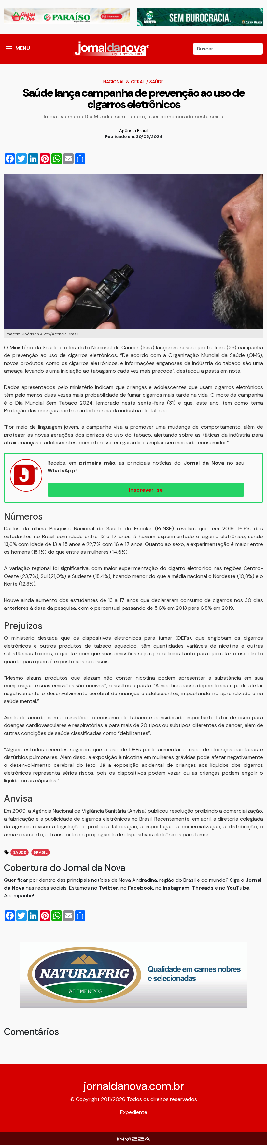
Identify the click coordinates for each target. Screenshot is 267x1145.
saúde (19, 852)
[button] (9, 49)
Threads (203, 887)
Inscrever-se (146, 489)
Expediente (133, 1112)
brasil (41, 852)
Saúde (156, 82)
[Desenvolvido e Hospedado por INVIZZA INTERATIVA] (133, 1138)
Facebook (140, 887)
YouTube (238, 887)
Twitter (108, 887)
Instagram (176, 887)
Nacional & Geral (124, 82)
